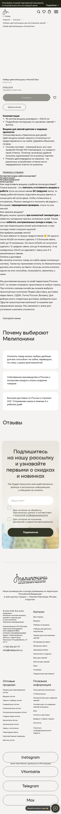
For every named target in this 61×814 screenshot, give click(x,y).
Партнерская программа (44, 690)
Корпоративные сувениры (14, 736)
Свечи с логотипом (11, 728)
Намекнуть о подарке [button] (13, 172)
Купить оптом (14, 107)
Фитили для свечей (41, 662)
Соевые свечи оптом (11, 716)
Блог (35, 711)
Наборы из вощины (41, 625)
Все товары (38, 617)
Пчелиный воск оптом (12, 708)
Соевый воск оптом (11, 704)
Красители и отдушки (42, 654)
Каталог (16, 20)
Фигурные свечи (40, 646)
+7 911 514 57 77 (11, 646)
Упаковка (37, 670)
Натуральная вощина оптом (15, 712)
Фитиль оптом (9, 740)
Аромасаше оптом (11, 724)
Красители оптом (10, 720)
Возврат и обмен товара (43, 719)
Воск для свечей (40, 658)
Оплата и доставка (41, 715)
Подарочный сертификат (43, 674)
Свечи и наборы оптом (12, 700)
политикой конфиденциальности (31, 515)
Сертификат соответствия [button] (12, 90)
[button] (38, 11)
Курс (35, 666)
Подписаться (30, 532)
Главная (6, 20)
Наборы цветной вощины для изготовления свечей (24, 23)
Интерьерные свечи (41, 642)
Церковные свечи (40, 650)
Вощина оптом (9, 696)
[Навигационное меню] (56, 11)
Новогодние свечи (10, 732)
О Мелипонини (39, 694)
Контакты (37, 723)
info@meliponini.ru (13, 650)
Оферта (36, 733)
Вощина (36, 621)
